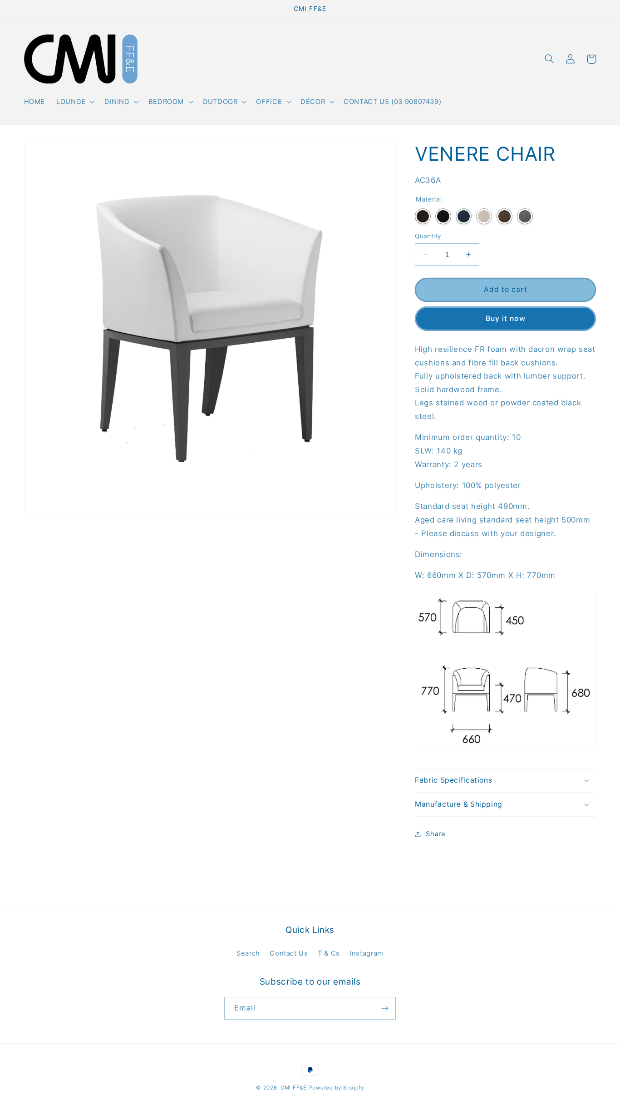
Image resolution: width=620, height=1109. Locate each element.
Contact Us (289, 953)
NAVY (464, 216)
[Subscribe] (384, 1008)
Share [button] (435, 834)
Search (248, 953)
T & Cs (329, 953)
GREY (525, 216)
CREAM (484, 216)
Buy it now (506, 318)
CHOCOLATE (504, 216)
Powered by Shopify (336, 1087)
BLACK (443, 216)
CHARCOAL (423, 216)
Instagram (366, 953)
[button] (75, 102)
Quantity (428, 235)
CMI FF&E (293, 1087)
